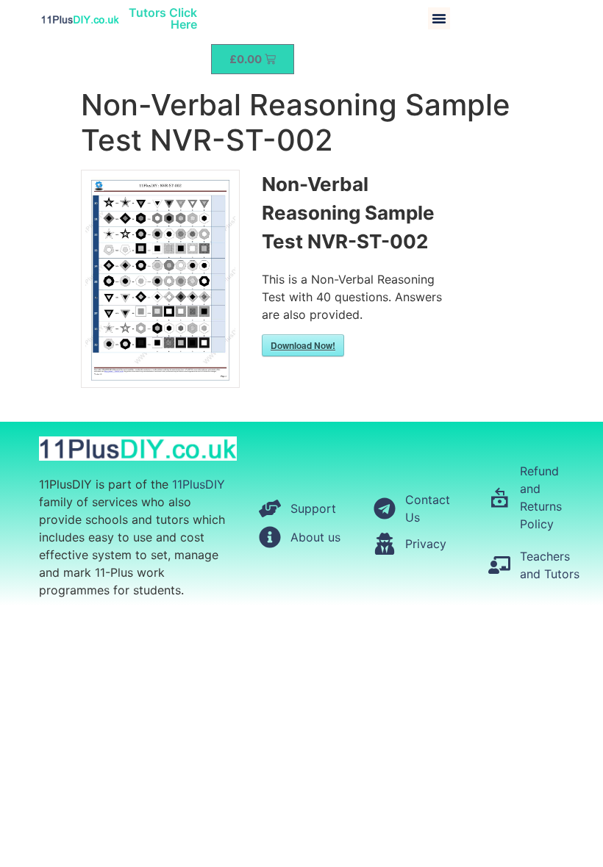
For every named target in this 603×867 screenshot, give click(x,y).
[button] (439, 18)
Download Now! (303, 345)
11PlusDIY (198, 484)
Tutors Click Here (163, 18)
